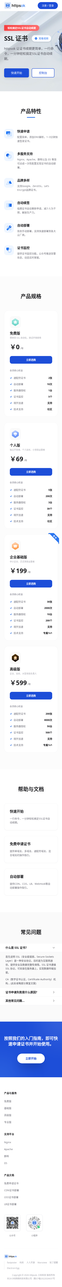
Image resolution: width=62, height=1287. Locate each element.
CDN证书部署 (11, 1190)
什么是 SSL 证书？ (17, 948)
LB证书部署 (10, 1204)
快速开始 (16, 73)
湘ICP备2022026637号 (44, 1278)
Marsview (42, 1262)
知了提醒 (54, 1262)
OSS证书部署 (11, 1197)
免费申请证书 (11, 1183)
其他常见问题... (15, 1001)
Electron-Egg (13, 1268)
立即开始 (31, 1058)
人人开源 (31, 1262)
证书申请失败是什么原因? (21, 992)
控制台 (43, 73)
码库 (22, 1262)
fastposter (12, 1262)
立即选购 (31, 359)
